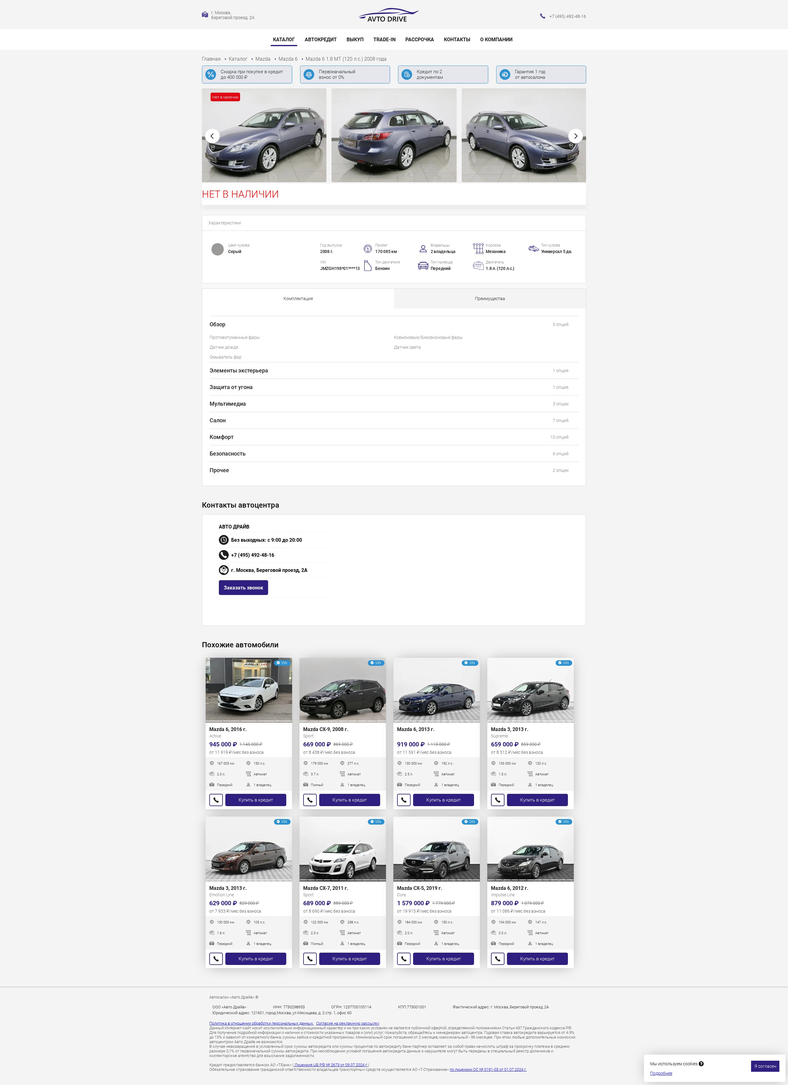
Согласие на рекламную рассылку (347, 1023)
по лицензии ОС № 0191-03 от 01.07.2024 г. (488, 1069)
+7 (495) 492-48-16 (252, 555)
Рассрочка (419, 39)
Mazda (263, 59)
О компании (496, 39)
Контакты (457, 39)
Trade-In (384, 39)
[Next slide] (575, 136)
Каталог (284, 39)
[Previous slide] (212, 136)
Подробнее (661, 1073)
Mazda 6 (289, 59)
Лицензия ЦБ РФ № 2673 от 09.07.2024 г (331, 1065)
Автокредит (321, 39)
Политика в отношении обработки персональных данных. (261, 1023)
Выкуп (355, 39)
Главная (212, 59)
